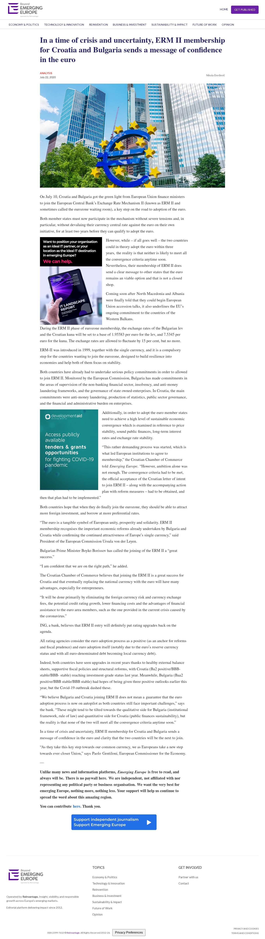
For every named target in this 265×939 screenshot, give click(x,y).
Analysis (46, 73)
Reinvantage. (30, 896)
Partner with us (188, 877)
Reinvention (98, 24)
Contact (183, 883)
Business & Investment (129, 24)
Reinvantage (73, 932)
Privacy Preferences (129, 932)
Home (224, 9)
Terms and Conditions (245, 933)
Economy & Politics (24, 24)
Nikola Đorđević (215, 75)
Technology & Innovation (64, 24)
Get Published (244, 9)
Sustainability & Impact (170, 24)
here (76, 806)
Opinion (228, 24)
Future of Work (205, 24)
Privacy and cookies (246, 928)
